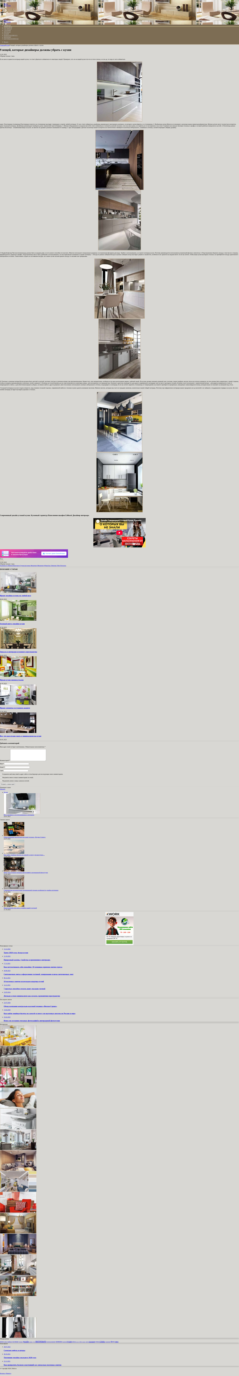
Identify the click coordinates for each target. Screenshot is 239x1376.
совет (87, 1341)
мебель (74, 1341)
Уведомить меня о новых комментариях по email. (17, 777)
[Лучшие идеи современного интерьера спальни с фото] (18, 1254)
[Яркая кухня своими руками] (18, 676)
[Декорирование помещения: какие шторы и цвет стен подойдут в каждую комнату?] (18, 1087)
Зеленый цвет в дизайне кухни (12, 624)
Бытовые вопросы (11, 39)
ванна (2, 1341)
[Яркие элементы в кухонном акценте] (18, 704)
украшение (107, 1341)
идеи (34, 1341)
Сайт (1, 770)
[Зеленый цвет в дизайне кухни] (18, 620)
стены (97, 1342)
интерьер (40, 1341)
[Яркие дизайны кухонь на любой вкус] (18, 592)
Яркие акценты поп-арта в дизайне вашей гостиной (20, 908)
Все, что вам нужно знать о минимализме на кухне (20, 736)
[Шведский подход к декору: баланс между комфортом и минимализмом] (18, 1274)
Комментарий (5, 760)
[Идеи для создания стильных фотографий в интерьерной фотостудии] (14, 871)
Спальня (7, 30)
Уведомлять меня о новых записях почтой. (15, 781)
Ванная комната (10, 35)
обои (80, 1341)
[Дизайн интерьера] (8, 17)
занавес (30, 1341)
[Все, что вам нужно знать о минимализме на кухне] (18, 732)
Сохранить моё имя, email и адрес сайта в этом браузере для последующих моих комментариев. (32, 774)
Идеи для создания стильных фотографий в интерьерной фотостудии (26, 872)
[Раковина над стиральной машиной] (18, 1128)
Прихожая (8, 27)
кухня (2, 560)
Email (2, 767)
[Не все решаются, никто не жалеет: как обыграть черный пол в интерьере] (18, 1337)
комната (59, 1342)
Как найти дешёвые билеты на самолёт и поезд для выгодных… (24, 855)
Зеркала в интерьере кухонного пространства (18, 652)
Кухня (6, 34)
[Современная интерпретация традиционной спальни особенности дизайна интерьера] (14, 888)
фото (113, 1342)
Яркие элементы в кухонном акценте (15, 708)
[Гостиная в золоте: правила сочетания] (18, 1233)
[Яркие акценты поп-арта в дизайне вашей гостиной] (14, 906)
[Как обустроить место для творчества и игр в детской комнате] (18, 1295)
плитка (83, 1341)
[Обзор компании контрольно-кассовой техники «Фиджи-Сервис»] (14, 835)
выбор (5, 1341)
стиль (102, 1341)
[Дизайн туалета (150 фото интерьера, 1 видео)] (14, 1316)
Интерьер (7, 37)
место (77, 1341)
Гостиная (8, 29)
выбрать (9, 1341)
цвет (116, 1342)
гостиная (15, 1342)
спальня (92, 1342)
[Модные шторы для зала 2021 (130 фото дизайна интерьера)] (18, 1149)
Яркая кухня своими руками (12, 680)
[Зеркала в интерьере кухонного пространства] (18, 648)
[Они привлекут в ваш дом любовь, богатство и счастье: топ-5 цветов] (18, 1212)
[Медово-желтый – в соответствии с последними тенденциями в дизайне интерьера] (18, 1045)
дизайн (26, 1341)
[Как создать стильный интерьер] (18, 1170)
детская (20, 1341)
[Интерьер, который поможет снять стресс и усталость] (18, 1108)
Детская (7, 32)
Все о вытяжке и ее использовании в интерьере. (19, 815)
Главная (2, 45)
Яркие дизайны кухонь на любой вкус (15, 596)
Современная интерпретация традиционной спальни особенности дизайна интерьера (31, 890)
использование (50, 1341)
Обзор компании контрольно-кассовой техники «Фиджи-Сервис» (25, 837)
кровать (64, 1341)
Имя (2, 764)
